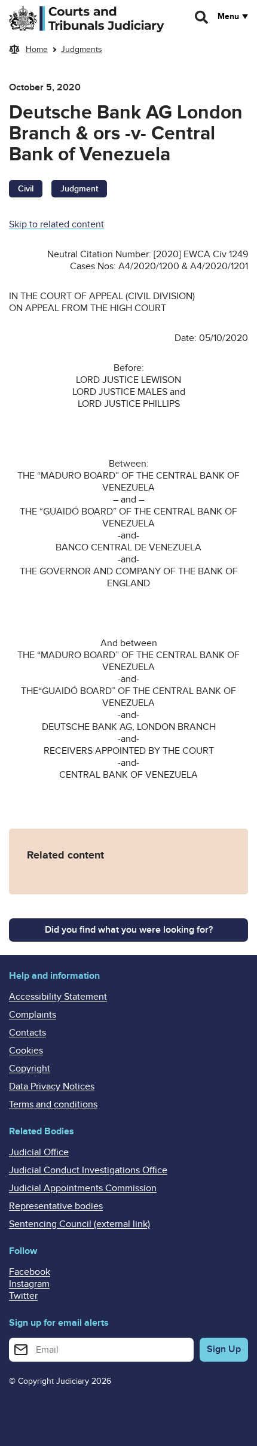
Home (37, 49)
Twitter (23, 1296)
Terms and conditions (53, 1104)
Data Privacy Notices (51, 1086)
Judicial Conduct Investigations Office (88, 1170)
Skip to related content (56, 224)
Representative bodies (56, 1206)
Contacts (27, 1033)
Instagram (29, 1284)
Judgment (79, 189)
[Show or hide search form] (202, 17)
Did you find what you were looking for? (129, 930)
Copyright (29, 1068)
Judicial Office (39, 1152)
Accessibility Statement (58, 997)
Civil (25, 189)
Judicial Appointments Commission (83, 1188)
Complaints (32, 1015)
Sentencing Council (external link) (79, 1224)
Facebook (29, 1272)
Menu (228, 17)
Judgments (81, 49)
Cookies (26, 1051)
